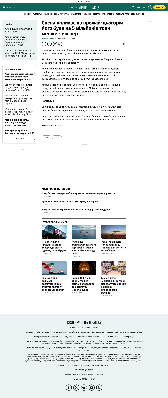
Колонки (48, 14)
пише (62, 62)
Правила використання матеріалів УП (97, 332)
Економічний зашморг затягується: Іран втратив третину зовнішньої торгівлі (53, 284)
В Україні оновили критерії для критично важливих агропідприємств (78, 193)
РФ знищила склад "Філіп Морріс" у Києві (18, 30)
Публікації (37, 14)
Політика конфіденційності (66, 332)
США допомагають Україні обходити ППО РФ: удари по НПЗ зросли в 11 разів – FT (19, 53)
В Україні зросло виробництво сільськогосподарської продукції (76, 209)
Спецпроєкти (99, 14)
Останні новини (13, 69)
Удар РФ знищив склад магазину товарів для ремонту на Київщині (113, 246)
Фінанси (87, 14)
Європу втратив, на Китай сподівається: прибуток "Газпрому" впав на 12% (18, 87)
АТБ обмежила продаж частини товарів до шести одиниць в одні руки (54, 246)
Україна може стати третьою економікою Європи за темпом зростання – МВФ (15, 41)
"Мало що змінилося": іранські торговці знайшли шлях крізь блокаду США (84, 247)
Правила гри (75, 14)
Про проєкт (47, 332)
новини (27, 14)
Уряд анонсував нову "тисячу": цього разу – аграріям (70, 201)
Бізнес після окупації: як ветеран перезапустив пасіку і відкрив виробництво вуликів (113, 285)
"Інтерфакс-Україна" (93, 341)
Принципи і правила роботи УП (128, 332)
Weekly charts (122, 14)
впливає (54, 106)
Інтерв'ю (110, 14)
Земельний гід (137, 14)
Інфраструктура (61, 14)
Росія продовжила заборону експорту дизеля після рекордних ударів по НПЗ (20, 77)
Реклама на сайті (33, 332)
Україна (57, 137)
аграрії (46, 137)
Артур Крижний (49, 39)
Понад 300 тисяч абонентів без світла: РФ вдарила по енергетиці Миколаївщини (83, 284)
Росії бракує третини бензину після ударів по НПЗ (19, 132)
